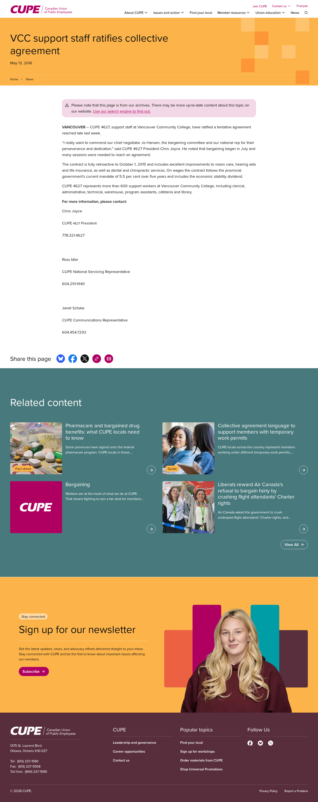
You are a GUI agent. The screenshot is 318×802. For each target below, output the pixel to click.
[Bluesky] (260, 742)
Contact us (121, 760)
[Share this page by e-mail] (108, 359)
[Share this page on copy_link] (96, 359)
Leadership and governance (134, 742)
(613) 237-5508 (29, 766)
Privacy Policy (268, 791)
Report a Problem (296, 791)
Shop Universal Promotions (201, 769)
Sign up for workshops (197, 751)
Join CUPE (260, 6)
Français (302, 6)
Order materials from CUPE (201, 760)
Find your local (201, 12)
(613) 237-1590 (28, 761)
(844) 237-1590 (36, 771)
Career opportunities (129, 751)
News (295, 12)
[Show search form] (306, 12)
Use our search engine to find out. (122, 111)
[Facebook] (250, 742)
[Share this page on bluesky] (60, 359)
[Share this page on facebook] (72, 359)
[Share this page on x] (84, 359)
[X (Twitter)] (270, 742)
